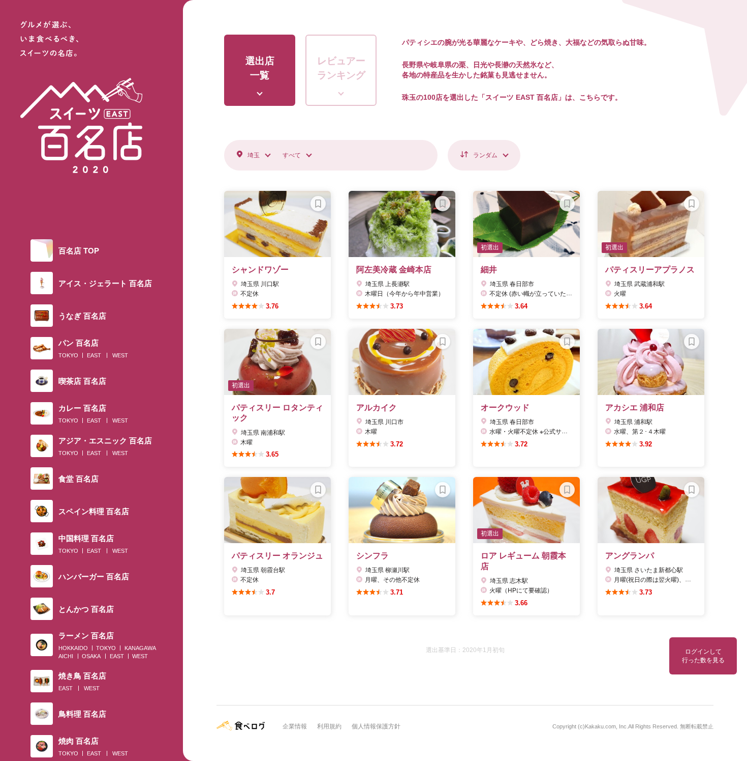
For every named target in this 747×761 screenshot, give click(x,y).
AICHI (65, 656)
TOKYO (68, 355)
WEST (120, 355)
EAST (94, 355)
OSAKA (91, 656)
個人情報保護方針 (376, 726)
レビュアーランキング (341, 68)
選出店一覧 (259, 68)
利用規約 (329, 726)
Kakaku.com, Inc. (606, 726)
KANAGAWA (140, 648)
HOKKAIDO (73, 648)
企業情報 (295, 726)
